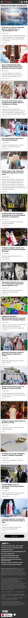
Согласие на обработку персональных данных (12, 594)
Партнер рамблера (13, 611)
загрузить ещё (14, 536)
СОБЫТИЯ (4, 42)
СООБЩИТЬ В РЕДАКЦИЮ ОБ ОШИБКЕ (11, 564)
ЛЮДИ (3, 364)
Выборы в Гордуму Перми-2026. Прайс (12, 562)
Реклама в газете (18, 547)
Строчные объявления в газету (10, 555)
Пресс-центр (19, 546)
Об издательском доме (8, 546)
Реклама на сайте (6, 547)
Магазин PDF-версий (7, 549)
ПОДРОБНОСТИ (6, 78)
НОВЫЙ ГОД (5, 294)
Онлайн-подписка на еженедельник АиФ (13, 551)
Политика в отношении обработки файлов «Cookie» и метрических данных (12, 598)
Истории (4, 191)
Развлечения (5, 496)
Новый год (5, 330)
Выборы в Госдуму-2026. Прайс (10, 557)
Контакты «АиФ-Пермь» (8, 553)
